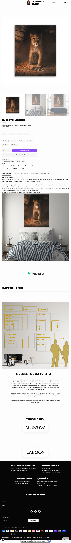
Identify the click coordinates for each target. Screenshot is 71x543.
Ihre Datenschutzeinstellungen (38, 538)
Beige (28, 165)
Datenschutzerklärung (16, 534)
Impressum (47, 534)
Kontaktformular (54, 469)
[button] (4, 2)
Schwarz (6, 165)
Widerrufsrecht (5, 534)
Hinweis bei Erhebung (25, 538)
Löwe (23, 168)
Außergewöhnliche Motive (8, 161)
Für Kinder (18, 161)
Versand (16, 125)
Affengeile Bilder (11, 525)
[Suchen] (57, 3)
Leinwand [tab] (24, 173)
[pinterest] (34, 508)
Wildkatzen (15, 168)
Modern (6, 168)
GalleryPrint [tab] (44, 173)
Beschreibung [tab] (6, 173)
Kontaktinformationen (37, 534)
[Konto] (64, 3)
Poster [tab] (16, 173)
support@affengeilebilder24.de (50, 467)
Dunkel (35, 165)
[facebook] (30, 508)
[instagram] (38, 508)
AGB (24, 534)
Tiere (23, 161)
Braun (21, 165)
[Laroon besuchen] (35, 449)
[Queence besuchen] (35, 425)
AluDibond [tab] (34, 173)
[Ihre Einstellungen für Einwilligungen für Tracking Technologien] (2, 540)
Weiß (14, 165)
